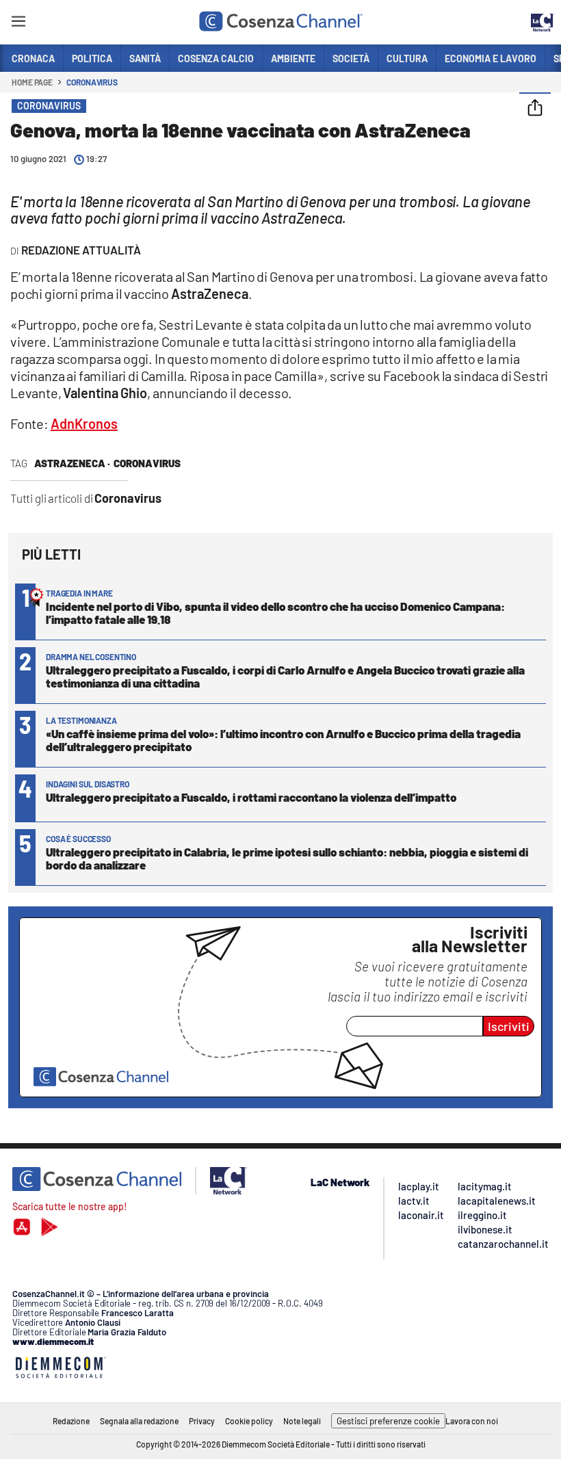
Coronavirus (92, 82)
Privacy (202, 1421)
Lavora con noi (471, 1421)
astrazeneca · (72, 463)
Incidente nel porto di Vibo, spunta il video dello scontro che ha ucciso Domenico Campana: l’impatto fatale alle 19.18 (275, 612)
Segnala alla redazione (139, 1421)
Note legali (302, 1421)
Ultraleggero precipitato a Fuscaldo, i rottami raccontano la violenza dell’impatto (251, 797)
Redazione (71, 1421)
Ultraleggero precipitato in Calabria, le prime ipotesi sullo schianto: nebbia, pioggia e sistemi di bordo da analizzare (287, 858)
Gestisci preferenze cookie (388, 1420)
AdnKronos (84, 423)
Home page (32, 82)
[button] (535, 108)
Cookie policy (249, 1421)
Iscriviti (509, 1026)
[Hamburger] (18, 23)
